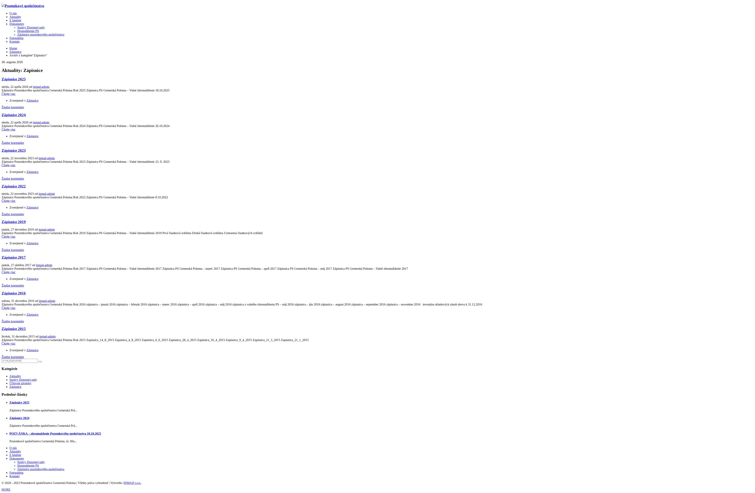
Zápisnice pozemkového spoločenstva (40, 469)
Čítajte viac (9, 94)
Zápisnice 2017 (14, 257)
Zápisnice (33, 100)
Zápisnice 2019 (14, 222)
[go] (40, 361)
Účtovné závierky (20, 383)
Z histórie (15, 455)
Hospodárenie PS (28, 465)
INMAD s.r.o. (132, 483)
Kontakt (14, 476)
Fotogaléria (16, 472)
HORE (6, 489)
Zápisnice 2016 (14, 293)
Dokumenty (16, 458)
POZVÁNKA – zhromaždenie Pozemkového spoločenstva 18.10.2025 (55, 433)
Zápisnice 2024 (14, 115)
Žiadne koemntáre (13, 107)
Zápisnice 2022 (14, 186)
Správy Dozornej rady (23, 379)
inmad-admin (41, 86)
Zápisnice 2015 (14, 329)
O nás (13, 448)
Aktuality (15, 376)
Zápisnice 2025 (14, 79)
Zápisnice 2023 (14, 150)
